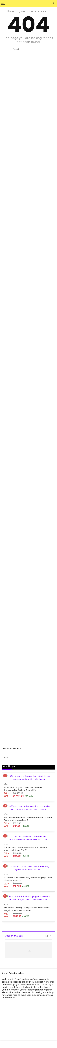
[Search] (53, 3)
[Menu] (3, 3)
